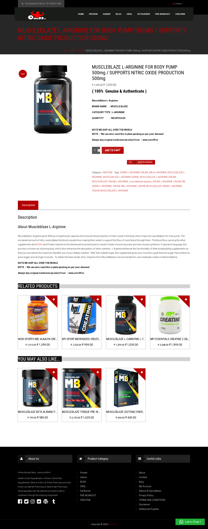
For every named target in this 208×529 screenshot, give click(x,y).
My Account (145, 486)
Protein (93, 14)
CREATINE (78, 50)
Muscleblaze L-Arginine (46, 227)
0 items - (181, 4)
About (142, 472)
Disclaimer (144, 504)
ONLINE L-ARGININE (162, 181)
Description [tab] (28, 205)
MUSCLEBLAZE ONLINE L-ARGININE (110, 181)
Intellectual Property (149, 509)
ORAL (129, 14)
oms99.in (113, 524)
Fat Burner (143, 14)
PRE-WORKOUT (162, 14)
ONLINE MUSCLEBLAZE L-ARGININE (110, 190)
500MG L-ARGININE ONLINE (134, 172)
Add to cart (112, 150)
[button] (190, 522)
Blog (141, 481)
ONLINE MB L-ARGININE (125, 186)
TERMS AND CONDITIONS (152, 500)
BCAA (119, 14)
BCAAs (39, 244)
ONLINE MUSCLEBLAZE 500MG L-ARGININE (160, 186)
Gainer (106, 14)
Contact (143, 477)
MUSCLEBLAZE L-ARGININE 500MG (121, 177)
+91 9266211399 (53, 3)
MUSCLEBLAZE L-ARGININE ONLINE (158, 177)
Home (81, 14)
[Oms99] (37, 15)
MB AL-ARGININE (157, 172)
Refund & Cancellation (150, 491)
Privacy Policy (146, 495)
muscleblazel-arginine (140, 181)
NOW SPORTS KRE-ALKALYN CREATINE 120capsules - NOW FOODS (56, 339)
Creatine (180, 14)
